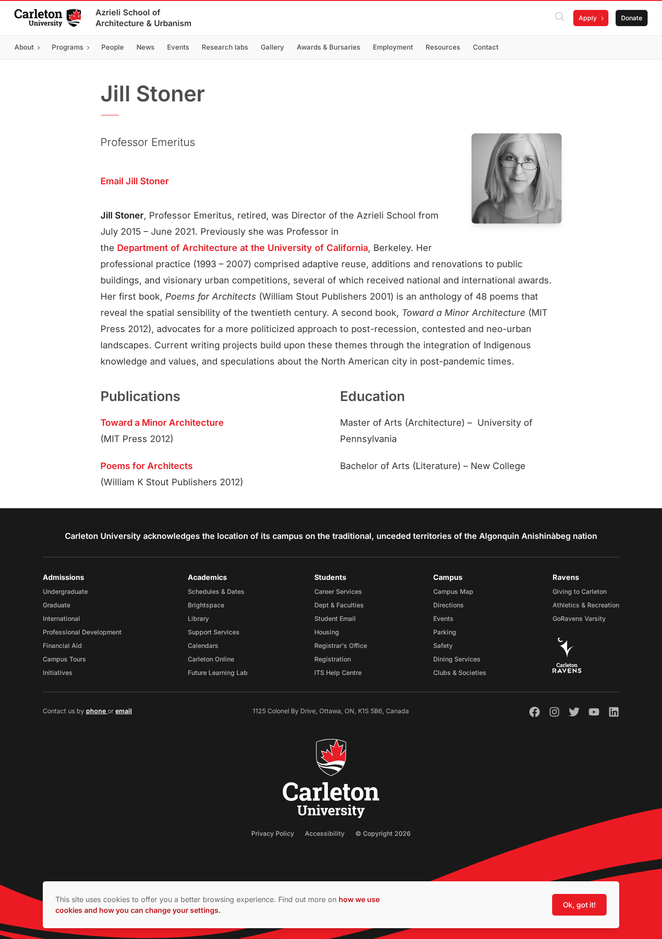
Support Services (214, 632)
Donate (631, 18)
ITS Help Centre (338, 672)
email (123, 711)
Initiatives (58, 672)
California (347, 247)
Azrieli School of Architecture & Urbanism (143, 18)
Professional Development (82, 632)
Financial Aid (62, 645)
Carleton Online (211, 659)
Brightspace (206, 605)
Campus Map (453, 591)
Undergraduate (65, 591)
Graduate (56, 605)
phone (97, 711)
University (290, 247)
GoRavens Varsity (579, 618)
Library (198, 618)
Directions (448, 605)
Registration (332, 659)
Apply (588, 18)
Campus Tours (64, 659)
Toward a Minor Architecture (162, 422)
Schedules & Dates (216, 591)
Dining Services (457, 659)
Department (142, 247)
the (258, 247)
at (244, 247)
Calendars (203, 645)
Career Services (338, 591)
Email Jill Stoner (134, 181)
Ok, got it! (579, 904)
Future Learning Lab (218, 672)
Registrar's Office (340, 645)
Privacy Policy (272, 833)
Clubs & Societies (459, 672)
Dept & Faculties (339, 605)
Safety (443, 645)
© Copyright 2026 (383, 833)
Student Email (335, 618)
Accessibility (325, 833)
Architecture (209, 247)
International (61, 618)
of (175, 247)
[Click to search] (559, 18)
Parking (444, 632)
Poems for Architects (146, 465)
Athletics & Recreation (586, 605)
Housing (326, 632)
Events (443, 618)
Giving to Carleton (580, 591)
